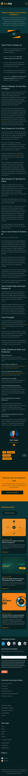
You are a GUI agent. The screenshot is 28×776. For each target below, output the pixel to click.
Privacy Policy (18, 771)
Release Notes (5, 747)
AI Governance (5, 713)
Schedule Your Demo (12, 492)
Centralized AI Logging (7, 708)
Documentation (5, 742)
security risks (15, 368)
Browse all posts (9, 513)
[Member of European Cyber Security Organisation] (13, 644)
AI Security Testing (6, 705)
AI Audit (3, 715)
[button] (26, 3)
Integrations (4, 745)
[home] (9, 4)
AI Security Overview (6, 683)
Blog (2, 734)
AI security (6, 375)
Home (2, 726)
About (3, 729)
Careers (3, 736)
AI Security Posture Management (9, 693)
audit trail (3, 121)
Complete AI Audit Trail (7, 710)
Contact (3, 731)
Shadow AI (19, 155)
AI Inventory (4, 688)
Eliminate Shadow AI (6, 691)
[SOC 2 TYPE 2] (3, 644)
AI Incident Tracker (6, 739)
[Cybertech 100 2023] (7, 644)
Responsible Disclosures (16, 773)
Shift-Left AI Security (6, 696)
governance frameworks (18, 373)
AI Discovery (4, 686)
